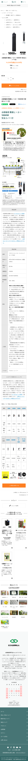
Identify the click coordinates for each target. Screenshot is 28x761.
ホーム (2, 10)
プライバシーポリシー (20, 752)
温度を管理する (16, 27)
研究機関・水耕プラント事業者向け (13, 15)
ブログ (9, 749)
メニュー (5, 2)
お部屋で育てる (9, 22)
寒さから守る (17, 22)
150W (18, 408)
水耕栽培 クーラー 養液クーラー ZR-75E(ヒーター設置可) (7, 532)
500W (8, 439)
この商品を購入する (14, 485)
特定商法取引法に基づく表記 (9, 752)
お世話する (8, 24)
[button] (25, 43)
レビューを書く (15, 505)
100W (14, 408)
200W (24, 408)
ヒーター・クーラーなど (7, 12)
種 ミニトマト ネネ (21, 530)
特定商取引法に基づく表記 (20, 91)
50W (9, 408)
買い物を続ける (23, 495)
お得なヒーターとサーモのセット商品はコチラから (14, 240)
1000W (13, 439)
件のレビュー (22, 104)
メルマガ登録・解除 (16, 749)
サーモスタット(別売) (19, 213)
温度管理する (16, 20)
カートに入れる (15, 85)
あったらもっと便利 (17, 24)
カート (24, 2)
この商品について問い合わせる (19, 492)
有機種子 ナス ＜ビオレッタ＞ (7, 564)
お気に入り (15, 68)
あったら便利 (5, 17)
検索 (15, 2)
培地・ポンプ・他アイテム (11, 10)
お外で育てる (9, 20)
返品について (23, 89)
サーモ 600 (19, 439)
